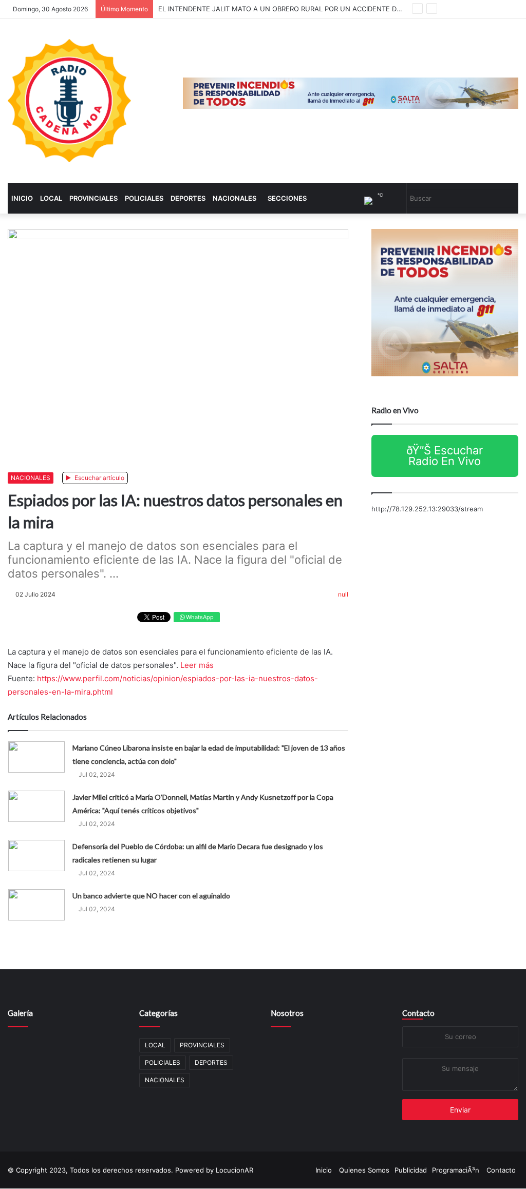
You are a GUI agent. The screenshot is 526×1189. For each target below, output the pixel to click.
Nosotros (287, 1013)
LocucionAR (234, 1170)
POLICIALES (144, 199)
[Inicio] (69, 101)
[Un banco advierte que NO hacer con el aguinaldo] (36, 905)
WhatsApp (199, 617)
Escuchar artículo (98, 478)
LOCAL (51, 199)
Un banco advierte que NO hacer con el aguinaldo (151, 896)
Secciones (287, 199)
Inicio (22, 199)
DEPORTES (188, 199)
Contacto (418, 1013)
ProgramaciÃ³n (455, 1170)
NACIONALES (234, 199)
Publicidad (410, 1170)
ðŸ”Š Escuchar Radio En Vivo (444, 456)
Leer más (197, 665)
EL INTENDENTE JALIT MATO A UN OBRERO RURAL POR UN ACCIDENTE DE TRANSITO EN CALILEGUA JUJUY (335, 9)
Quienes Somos (364, 1170)
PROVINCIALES (93, 199)
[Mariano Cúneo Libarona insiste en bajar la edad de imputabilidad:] (36, 757)
